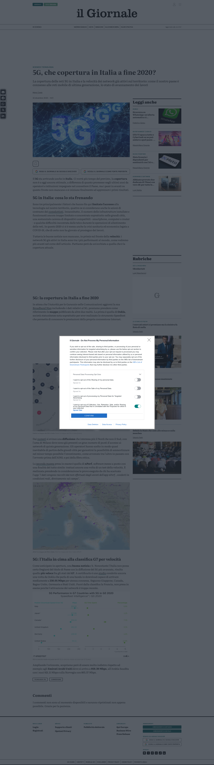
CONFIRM (89, 416)
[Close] (149, 340)
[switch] (137, 379)
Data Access (107, 424)
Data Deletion (93, 424)
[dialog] (107, 382)
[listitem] (107, 374)
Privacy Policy (121, 424)
